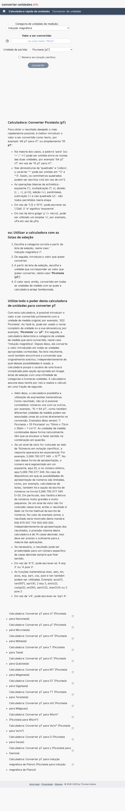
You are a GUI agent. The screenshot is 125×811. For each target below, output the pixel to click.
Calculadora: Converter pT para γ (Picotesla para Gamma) (40, 750)
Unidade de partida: (15, 49)
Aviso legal (34, 784)
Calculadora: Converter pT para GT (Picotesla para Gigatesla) (38, 683)
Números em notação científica (38, 57)
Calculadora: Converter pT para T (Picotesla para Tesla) (37, 650)
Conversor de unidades (66, 11)
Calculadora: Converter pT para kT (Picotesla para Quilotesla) (37, 661)
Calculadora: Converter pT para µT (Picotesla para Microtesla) (37, 627)
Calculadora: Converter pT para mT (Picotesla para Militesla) (38, 638)
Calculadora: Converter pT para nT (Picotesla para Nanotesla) (37, 616)
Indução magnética (26, 252)
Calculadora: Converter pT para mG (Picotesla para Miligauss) (38, 706)
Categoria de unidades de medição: (36, 23)
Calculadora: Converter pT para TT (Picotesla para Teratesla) (37, 694)
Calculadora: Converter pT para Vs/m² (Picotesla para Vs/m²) (39, 728)
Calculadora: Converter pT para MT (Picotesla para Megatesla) (38, 672)
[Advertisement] (38, 95)
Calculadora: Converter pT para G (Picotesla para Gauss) (37, 739)
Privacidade (47, 784)
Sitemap (58, 784)
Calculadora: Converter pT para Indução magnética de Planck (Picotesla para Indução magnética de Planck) (37, 764)
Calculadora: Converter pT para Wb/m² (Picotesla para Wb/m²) (33, 717)
